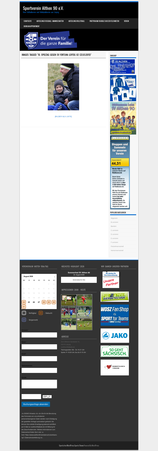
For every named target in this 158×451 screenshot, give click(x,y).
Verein (126, 21)
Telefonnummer (26, 365)
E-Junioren (114, 238)
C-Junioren (114, 230)
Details (23, 377)
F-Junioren (114, 242)
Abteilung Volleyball (77, 21)
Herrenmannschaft (117, 250)
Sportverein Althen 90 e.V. (43, 8)
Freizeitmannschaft (117, 246)
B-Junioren (114, 222)
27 (39, 302)
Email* (23, 354)
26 (34, 302)
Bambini (113, 226)
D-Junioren (114, 234)
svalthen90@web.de (68, 347)
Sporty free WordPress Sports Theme (71, 445)
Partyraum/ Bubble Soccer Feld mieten (104, 21)
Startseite (28, 21)
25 (29, 302)
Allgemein (114, 218)
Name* (23, 342)
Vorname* (24, 330)
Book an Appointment (32, 26)
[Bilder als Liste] (63, 116)
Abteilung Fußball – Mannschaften (50, 21)
